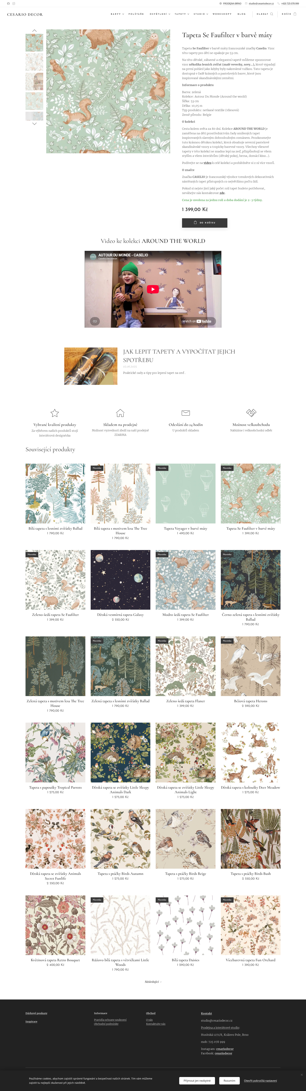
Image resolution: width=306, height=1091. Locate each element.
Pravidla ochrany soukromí (110, 1019)
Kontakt (206, 1013)
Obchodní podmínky (106, 1024)
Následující (152, 982)
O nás (149, 1019)
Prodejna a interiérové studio (220, 1027)
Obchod (150, 1013)
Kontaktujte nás (155, 1024)
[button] (264, 14)
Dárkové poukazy (36, 1013)
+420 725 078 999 (290, 3)
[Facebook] (8, 4)
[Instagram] (14, 4)
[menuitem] (118, 14)
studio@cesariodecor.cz (261, 3)
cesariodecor (225, 1049)
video (207, 163)
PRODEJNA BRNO (232, 3)
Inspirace (31, 1021)
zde (222, 193)
